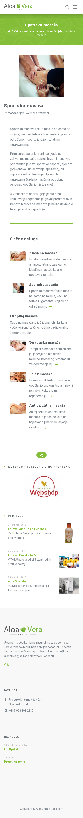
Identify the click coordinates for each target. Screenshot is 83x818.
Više (6, 664)
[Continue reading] (58, 275)
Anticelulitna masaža (47, 405)
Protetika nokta (14, 761)
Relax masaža (41, 374)
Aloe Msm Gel (17, 581)
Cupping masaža (24, 316)
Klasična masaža (43, 253)
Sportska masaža (43, 284)
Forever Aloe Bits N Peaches (27, 529)
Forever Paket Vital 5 (22, 555)
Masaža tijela (16, 113)
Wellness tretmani (37, 113)
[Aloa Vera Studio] (18, 7)
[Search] (67, 7)
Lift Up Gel (11, 749)
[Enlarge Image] (41, 76)
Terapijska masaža (45, 342)
